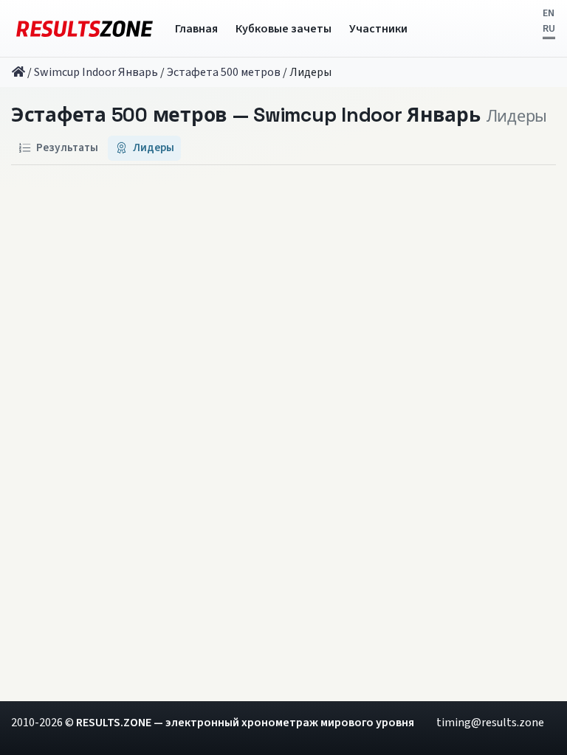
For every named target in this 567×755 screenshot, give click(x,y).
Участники (378, 29)
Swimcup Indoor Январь (96, 72)
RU (549, 28)
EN (548, 13)
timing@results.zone (490, 722)
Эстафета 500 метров (224, 72)
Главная (196, 29)
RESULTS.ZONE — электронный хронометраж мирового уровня (245, 722)
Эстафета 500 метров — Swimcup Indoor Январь (246, 116)
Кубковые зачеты (283, 29)
